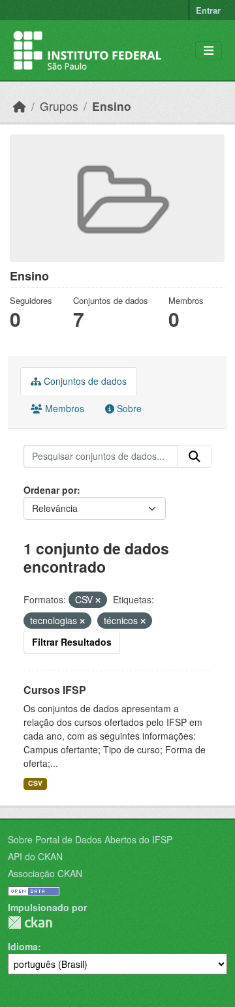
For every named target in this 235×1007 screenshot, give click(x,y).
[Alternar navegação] (208, 50)
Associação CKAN (45, 873)
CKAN (30, 922)
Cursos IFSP (55, 689)
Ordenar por (50, 489)
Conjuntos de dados (84, 380)
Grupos (59, 106)
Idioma (23, 946)
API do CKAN (35, 856)
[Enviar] (195, 456)
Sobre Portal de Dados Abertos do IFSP (90, 839)
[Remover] (98, 600)
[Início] (19, 106)
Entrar (208, 10)
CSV (35, 783)
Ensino (111, 106)
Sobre (128, 408)
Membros (63, 408)
